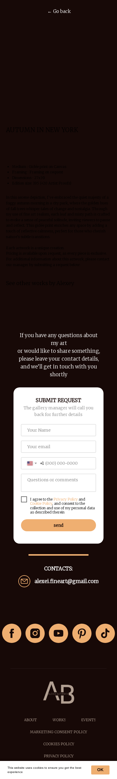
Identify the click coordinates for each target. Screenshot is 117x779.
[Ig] (35, 633)
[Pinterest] (82, 633)
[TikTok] (105, 633)
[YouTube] (58, 633)
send (58, 525)
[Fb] (11, 633)
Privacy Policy (65, 499)
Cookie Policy (41, 503)
